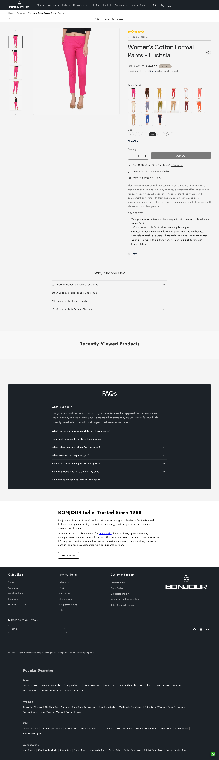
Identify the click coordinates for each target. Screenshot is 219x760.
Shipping (152, 71)
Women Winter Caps (176, 750)
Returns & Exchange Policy (125, 599)
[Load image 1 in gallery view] (15, 42)
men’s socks (105, 533)
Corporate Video (68, 604)
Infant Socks (106, 728)
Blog (61, 587)
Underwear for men (74, 690)
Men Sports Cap (96, 750)
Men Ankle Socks (128, 685)
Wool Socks (111, 685)
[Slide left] (15, 31)
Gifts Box (13, 587)
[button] (40, 5)
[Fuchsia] (134, 94)
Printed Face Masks (153, 750)
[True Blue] (147, 120)
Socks (11, 582)
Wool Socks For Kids (146, 728)
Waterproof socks (72, 685)
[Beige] (134, 120)
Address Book (118, 582)
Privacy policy (61, 652)
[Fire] (199, 107)
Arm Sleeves (29, 750)
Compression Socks (50, 685)
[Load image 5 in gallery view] (15, 103)
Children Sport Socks (51, 728)
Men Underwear (30, 690)
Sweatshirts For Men (51, 690)
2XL (153, 134)
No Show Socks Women (57, 706)
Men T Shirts (146, 685)
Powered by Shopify (35, 652)
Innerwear (13, 599)
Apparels (21, 13)
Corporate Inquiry (120, 593)
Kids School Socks (89, 728)
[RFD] (186, 94)
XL (145, 134)
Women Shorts (30, 711)
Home (11, 13)
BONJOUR (21, 652)
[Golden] (160, 94)
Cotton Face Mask (132, 750)
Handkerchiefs (15, 593)
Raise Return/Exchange (123, 605)
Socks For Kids (30, 728)
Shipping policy (88, 652)
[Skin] (134, 107)
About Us (64, 582)
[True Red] (173, 94)
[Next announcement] (210, 19)
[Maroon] (186, 107)
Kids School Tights (32, 733)
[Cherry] (199, 94)
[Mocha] (173, 107)
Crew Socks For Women (83, 706)
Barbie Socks (181, 728)
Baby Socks (70, 728)
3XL (162, 134)
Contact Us (65, 593)
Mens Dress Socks (93, 685)
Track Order (117, 588)
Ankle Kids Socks (124, 728)
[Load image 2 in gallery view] (15, 57)
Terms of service (75, 652)
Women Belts (114, 750)
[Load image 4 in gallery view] (15, 88)
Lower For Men (162, 685)
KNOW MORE (68, 555)
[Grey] (147, 107)
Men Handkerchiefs (47, 750)
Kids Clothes (166, 728)
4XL (169, 134)
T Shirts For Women (155, 706)
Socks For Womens (32, 706)
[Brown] (147, 94)
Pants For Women (176, 706)
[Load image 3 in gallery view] (15, 72)
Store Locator (66, 599)
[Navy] (160, 120)
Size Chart (133, 141)
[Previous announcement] (9, 19)
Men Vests (177, 685)
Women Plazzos (73, 711)
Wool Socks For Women (130, 706)
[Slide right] (15, 114)
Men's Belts (65, 750)
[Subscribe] (63, 629)
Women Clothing (17, 604)
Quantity (132, 149)
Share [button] (134, 254)
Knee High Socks (107, 706)
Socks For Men (30, 685)
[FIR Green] (160, 107)
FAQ (61, 610)
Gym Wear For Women (52, 711)
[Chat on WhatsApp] (213, 754)
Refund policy (49, 652)
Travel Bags (79, 750)
